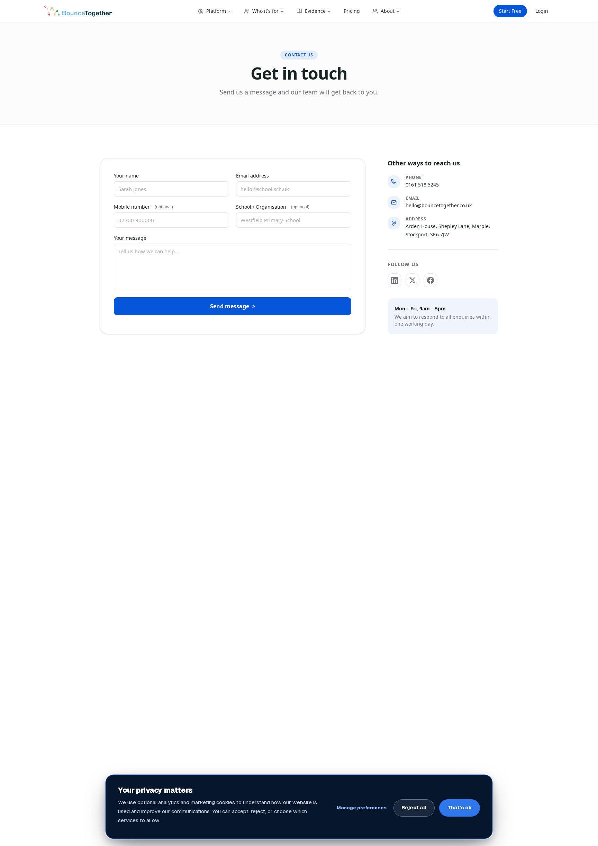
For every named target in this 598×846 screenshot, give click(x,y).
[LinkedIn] (394, 280)
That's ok (459, 807)
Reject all (414, 807)
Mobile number (143, 206)
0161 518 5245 (422, 184)
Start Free (510, 11)
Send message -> (232, 306)
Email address (252, 175)
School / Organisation (272, 206)
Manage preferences (362, 807)
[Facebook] (430, 280)
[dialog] (299, 806)
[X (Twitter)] (412, 280)
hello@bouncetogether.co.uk (439, 205)
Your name (126, 175)
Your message (130, 238)
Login (541, 11)
